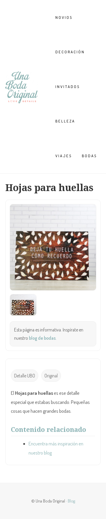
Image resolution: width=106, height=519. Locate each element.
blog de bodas (42, 338)
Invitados (67, 86)
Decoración (70, 51)
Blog (71, 501)
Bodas (89, 155)
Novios (63, 17)
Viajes (63, 155)
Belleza (65, 121)
